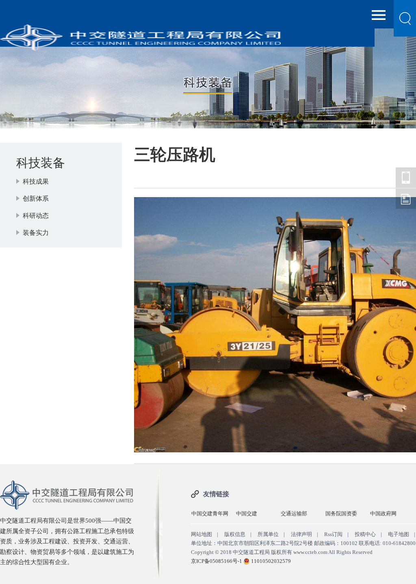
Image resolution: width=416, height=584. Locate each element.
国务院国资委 (341, 513)
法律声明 (301, 534)
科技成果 (36, 181)
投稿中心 (365, 534)
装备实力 (36, 232)
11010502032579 (271, 561)
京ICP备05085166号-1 (216, 561)
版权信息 (234, 534)
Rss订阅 (333, 534)
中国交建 (246, 513)
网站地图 (201, 534)
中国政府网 (383, 513)
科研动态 (36, 215)
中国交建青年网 (209, 513)
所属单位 (268, 534)
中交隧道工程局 (406, 177)
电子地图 (398, 534)
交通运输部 (294, 513)
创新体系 (36, 198)
